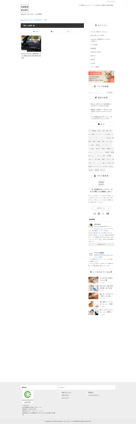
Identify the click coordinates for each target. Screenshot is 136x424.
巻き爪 (103, 170)
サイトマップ (111, 1)
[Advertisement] (101, 350)
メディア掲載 (95, 67)
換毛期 (107, 152)
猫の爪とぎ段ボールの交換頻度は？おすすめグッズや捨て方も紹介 (101, 105)
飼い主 (91, 159)
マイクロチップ (106, 145)
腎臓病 (94, 130)
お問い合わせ (65, 395)
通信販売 (90, 392)
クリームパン (99, 152)
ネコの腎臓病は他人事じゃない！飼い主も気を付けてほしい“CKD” (101, 117)
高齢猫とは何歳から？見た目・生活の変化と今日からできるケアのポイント (101, 111)
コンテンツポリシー (93, 395)
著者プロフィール (66, 392)
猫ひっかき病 (107, 163)
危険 (98, 141)
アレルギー (99, 134)
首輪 (93, 134)
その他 (93, 63)
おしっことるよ (96, 156)
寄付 (104, 156)
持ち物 (109, 138)
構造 (94, 141)
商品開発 (93, 48)
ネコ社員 (107, 134)
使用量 (109, 156)
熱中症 (91, 170)
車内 (103, 141)
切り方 (109, 159)
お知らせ (93, 55)
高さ (93, 145)
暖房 (103, 159)
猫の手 (98, 148)
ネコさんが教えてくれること (99, 31)
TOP (31, 20)
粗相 (103, 148)
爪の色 (105, 166)
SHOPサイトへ (101, 208)
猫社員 (93, 59)
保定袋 (97, 170)
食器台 (98, 145)
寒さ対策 (97, 159)
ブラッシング (97, 163)
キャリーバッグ (100, 138)
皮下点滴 (105, 130)
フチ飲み (91, 148)
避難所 (109, 148)
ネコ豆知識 (94, 44)
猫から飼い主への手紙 (97, 35)
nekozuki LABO (96, 52)
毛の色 (111, 166)
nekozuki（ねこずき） (101, 228)
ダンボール (97, 166)
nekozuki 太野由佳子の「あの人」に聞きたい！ (101, 40)
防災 (99, 130)
